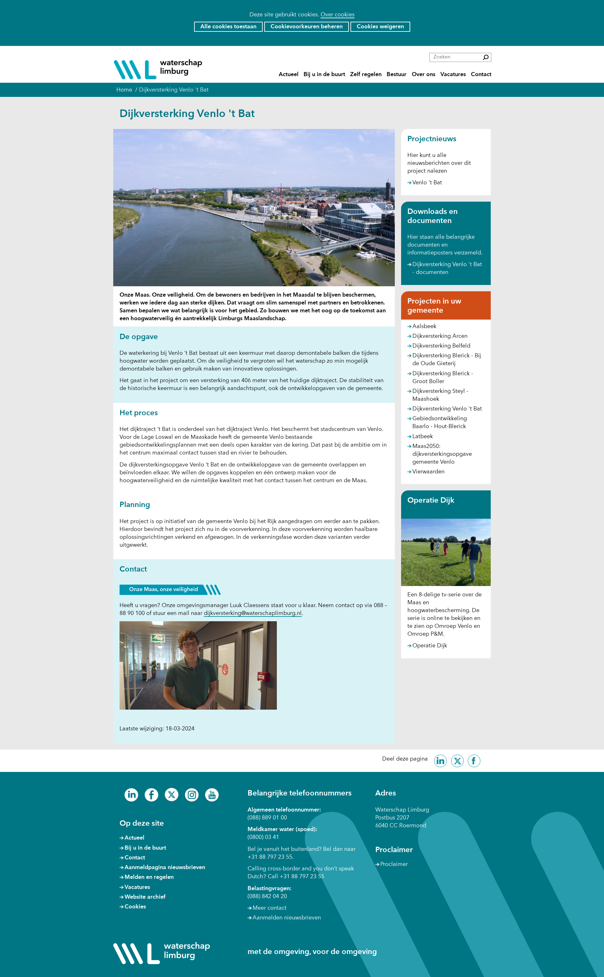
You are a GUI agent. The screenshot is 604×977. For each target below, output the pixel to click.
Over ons (423, 74)
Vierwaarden (428, 472)
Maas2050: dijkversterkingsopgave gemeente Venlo (442, 454)
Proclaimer (394, 864)
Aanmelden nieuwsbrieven (287, 918)
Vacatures (453, 74)
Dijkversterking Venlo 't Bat (447, 409)
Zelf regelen (366, 74)
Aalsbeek (424, 326)
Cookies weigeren (380, 27)
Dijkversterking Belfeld (441, 346)
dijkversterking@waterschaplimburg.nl (253, 613)
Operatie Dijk (429, 646)
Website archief (145, 897)
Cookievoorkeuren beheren (307, 27)
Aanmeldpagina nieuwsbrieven (165, 867)
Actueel (289, 74)
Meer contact (270, 908)
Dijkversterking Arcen (439, 336)
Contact (481, 74)
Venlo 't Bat (427, 183)
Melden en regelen (149, 877)
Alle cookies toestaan (228, 27)
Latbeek (422, 436)
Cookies (135, 907)
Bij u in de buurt (324, 74)
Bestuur (396, 74)
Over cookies (338, 15)
